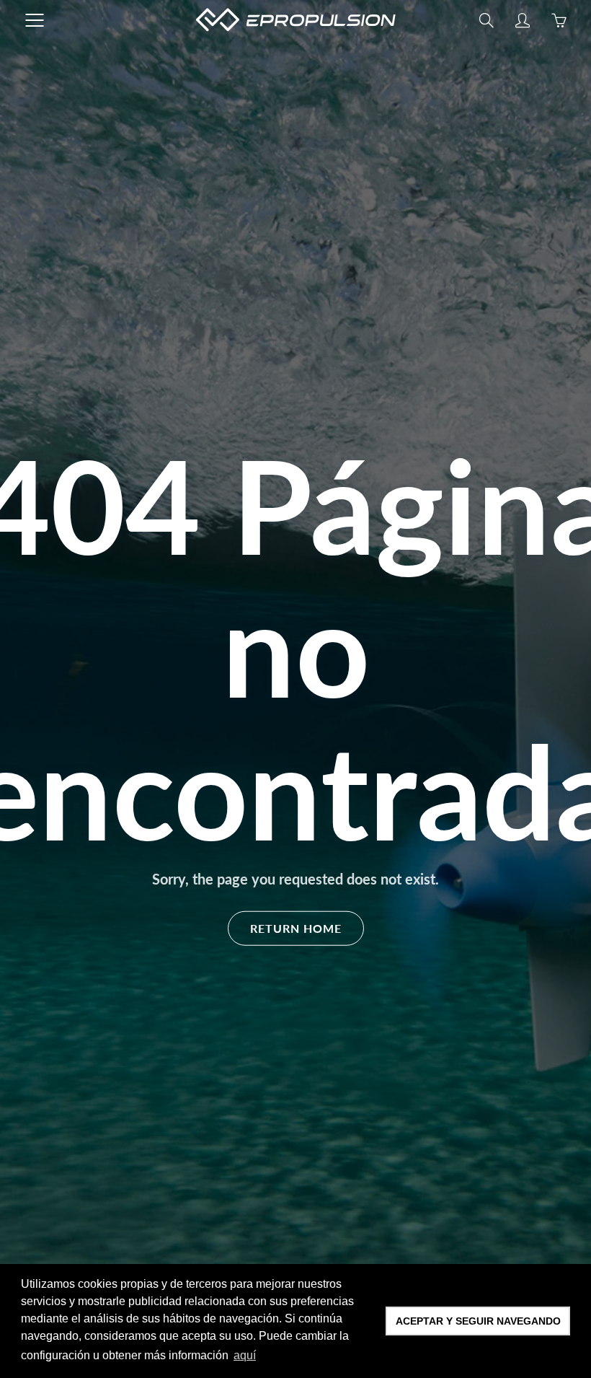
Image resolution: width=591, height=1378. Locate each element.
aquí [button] (245, 1355)
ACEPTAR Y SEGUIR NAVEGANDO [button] (478, 1321)
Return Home (296, 927)
